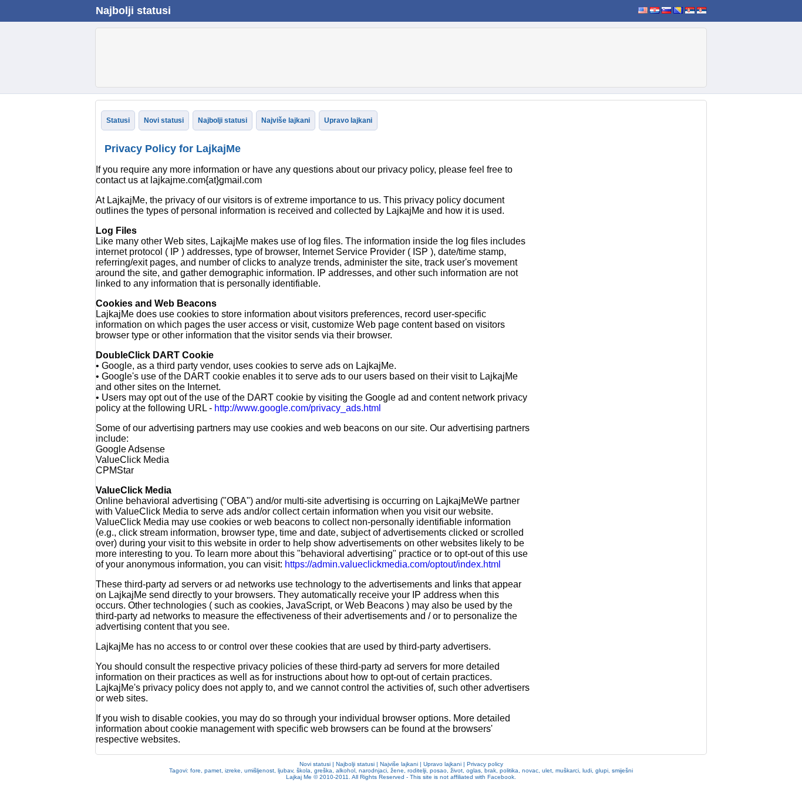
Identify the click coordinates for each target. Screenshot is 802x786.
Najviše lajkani (285, 120)
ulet (547, 770)
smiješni (622, 770)
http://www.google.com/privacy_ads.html (297, 408)
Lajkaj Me (299, 777)
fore (195, 770)
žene (397, 770)
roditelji (416, 770)
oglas (473, 770)
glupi (601, 770)
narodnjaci (373, 770)
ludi (587, 770)
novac (530, 770)
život (456, 770)
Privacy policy (485, 764)
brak (490, 770)
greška (323, 770)
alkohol (345, 770)
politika (509, 770)
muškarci (567, 770)
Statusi (118, 120)
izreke (233, 770)
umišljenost (259, 770)
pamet (212, 770)
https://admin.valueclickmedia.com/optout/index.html (393, 564)
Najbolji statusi (133, 10)
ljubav (285, 770)
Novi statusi (164, 120)
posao (438, 770)
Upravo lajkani (348, 120)
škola (303, 770)
